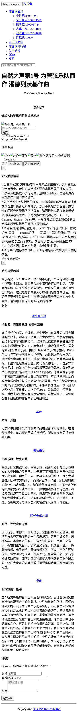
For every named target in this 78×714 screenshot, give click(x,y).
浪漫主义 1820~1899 (29, 33)
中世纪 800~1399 (26, 15)
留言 (4, 691)
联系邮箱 (7, 677)
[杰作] (40, 155)
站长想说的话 (32, 163)
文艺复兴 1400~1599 (29, 20)
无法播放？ (15, 163)
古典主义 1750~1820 (29, 28)
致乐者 (27, 3)
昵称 (4, 673)
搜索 (12, 58)
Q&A (12, 54)
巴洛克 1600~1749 (27, 24)
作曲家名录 (16, 11)
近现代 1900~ (24, 37)
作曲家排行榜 (17, 46)
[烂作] (5, 155)
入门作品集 (16, 42)
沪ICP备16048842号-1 (47, 709)
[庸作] (23, 155)
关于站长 (14, 50)
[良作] (32, 155)
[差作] (14, 155)
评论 (4, 163)
